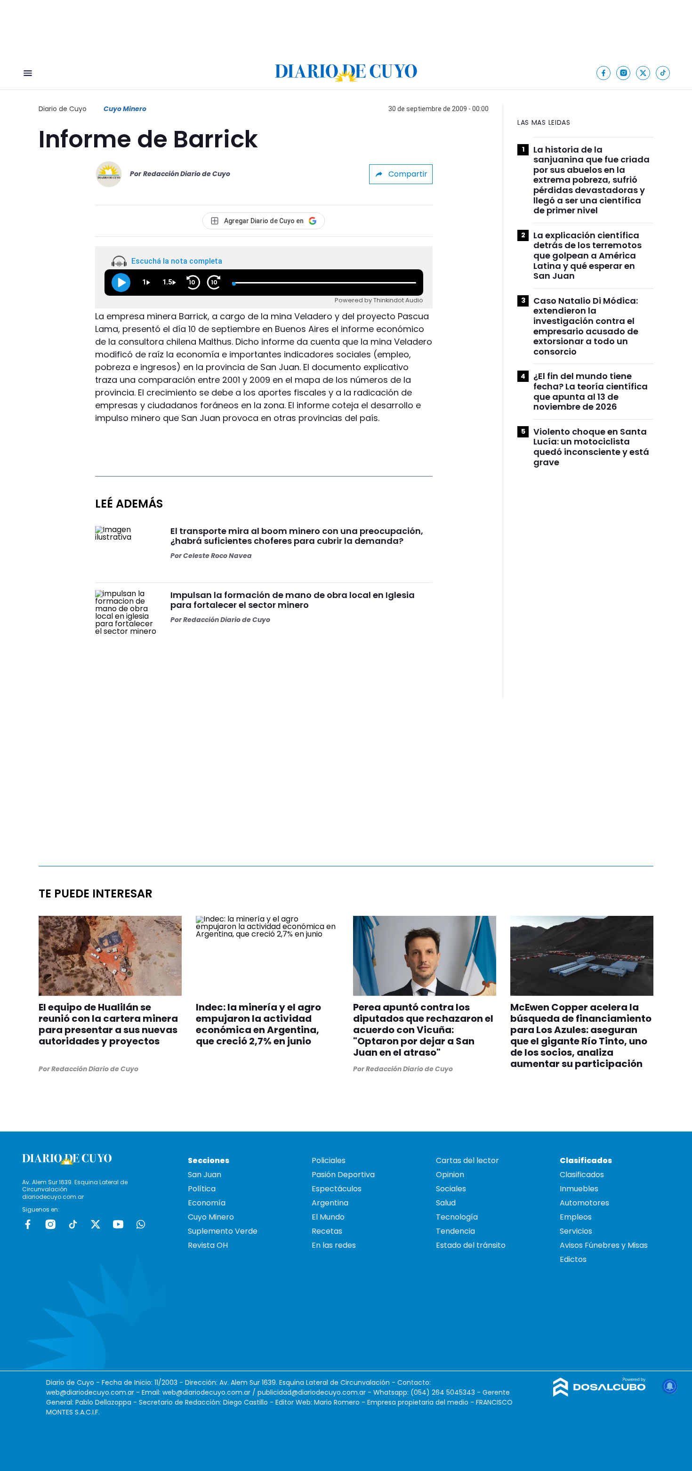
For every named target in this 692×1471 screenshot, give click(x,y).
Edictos (573, 1259)
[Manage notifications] (669, 1386)
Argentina (330, 1202)
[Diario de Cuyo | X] (643, 72)
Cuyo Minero (125, 108)
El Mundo (328, 1217)
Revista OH (208, 1245)
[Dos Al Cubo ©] (599, 1394)
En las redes (334, 1245)
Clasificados (582, 1174)
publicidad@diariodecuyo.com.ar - (315, 1392)
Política (202, 1188)
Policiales (329, 1160)
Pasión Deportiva (343, 1174)
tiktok (73, 1224)
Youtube (118, 1224)
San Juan (204, 1174)
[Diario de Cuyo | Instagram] (623, 72)
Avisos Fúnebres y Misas (604, 1245)
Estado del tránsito (471, 1245)
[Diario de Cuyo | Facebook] (603, 72)
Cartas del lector (467, 1160)
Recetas (327, 1231)
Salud (446, 1202)
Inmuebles (579, 1188)
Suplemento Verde (222, 1231)
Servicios (576, 1231)
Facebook (27, 1224)
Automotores (584, 1202)
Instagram (50, 1224)
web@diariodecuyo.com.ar (90, 1392)
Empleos (576, 1217)
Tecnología (457, 1217)
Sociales (451, 1188)
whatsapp (140, 1224)
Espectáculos (337, 1188)
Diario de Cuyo (63, 108)
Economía (206, 1202)
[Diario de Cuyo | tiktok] (663, 72)
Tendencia (455, 1231)
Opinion (450, 1174)
